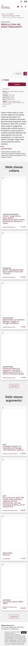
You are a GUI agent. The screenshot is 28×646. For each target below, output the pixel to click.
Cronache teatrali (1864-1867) (13, 603)
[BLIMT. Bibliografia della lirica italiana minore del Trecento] (14, 249)
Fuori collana (10, 91)
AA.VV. (4, 444)
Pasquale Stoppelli (8, 318)
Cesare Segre (11, 95)
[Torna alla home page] (5, 8)
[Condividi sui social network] (25, 73)
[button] (22, 6)
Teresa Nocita (7, 268)
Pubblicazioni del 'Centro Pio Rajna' (10, 453)
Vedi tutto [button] (14, 386)
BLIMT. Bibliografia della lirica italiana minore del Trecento (13, 272)
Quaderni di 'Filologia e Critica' (9, 227)
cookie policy (10, 637)
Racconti (6, 555)
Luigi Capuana (7, 600)
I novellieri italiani (6, 558)
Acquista (17, 84)
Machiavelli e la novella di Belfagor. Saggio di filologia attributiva (13, 321)
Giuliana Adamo (5, 22)
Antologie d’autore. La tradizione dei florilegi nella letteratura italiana (13, 448)
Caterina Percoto (7, 553)
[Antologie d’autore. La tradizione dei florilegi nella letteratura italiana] (14, 424)
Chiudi (23, 632)
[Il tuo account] (21, 1)
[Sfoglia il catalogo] (18, 6)
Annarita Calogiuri (8, 366)
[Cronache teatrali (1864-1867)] (14, 580)
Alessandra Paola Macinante (11, 214)
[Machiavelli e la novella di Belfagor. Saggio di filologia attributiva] (14, 299)
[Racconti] (14, 533)
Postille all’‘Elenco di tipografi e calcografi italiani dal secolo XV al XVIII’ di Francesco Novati (13, 371)
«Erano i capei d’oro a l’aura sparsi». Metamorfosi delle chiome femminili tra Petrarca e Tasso (14, 219)
